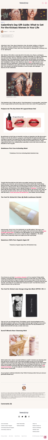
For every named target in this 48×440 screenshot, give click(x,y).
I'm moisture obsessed (20, 277)
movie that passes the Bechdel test (19, 192)
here (30, 62)
